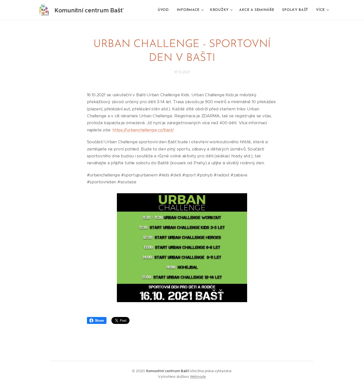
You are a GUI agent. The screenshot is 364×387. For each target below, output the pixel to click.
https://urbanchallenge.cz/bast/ (143, 130)
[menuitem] (164, 10)
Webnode (198, 376)
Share (99, 320)
